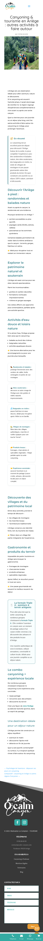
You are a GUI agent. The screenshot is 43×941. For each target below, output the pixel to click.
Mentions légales (21, 863)
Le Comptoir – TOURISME (28, 831)
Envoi (33, 926)
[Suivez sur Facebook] (17, 822)
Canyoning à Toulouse (21, 859)
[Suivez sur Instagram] (24, 822)
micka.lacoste (23, 34)
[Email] (37, 928)
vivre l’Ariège (28, 706)
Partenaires (21, 868)
